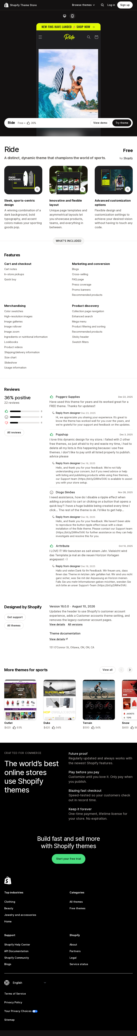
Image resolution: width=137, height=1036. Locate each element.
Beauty (8, 908)
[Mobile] (72, 16)
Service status (79, 964)
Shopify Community (16, 957)
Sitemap (9, 1019)
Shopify (128, 158)
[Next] (130, 670)
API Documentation (16, 951)
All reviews (14, 432)
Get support (15, 617)
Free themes (77, 908)
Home (8, 921)
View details (57, 624)
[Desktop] (64, 16)
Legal (73, 957)
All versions (75, 624)
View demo (100, 122)
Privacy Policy (13, 1002)
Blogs (7, 964)
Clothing (9, 901)
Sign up (125, 4)
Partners (75, 951)
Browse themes (82, 4)
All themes (14, 625)
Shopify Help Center (17, 944)
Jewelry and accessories (20, 914)
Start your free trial (68, 858)
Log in (111, 4)
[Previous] (121, 670)
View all (108, 669)
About (73, 944)
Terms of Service (15, 993)
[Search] (102, 5)
